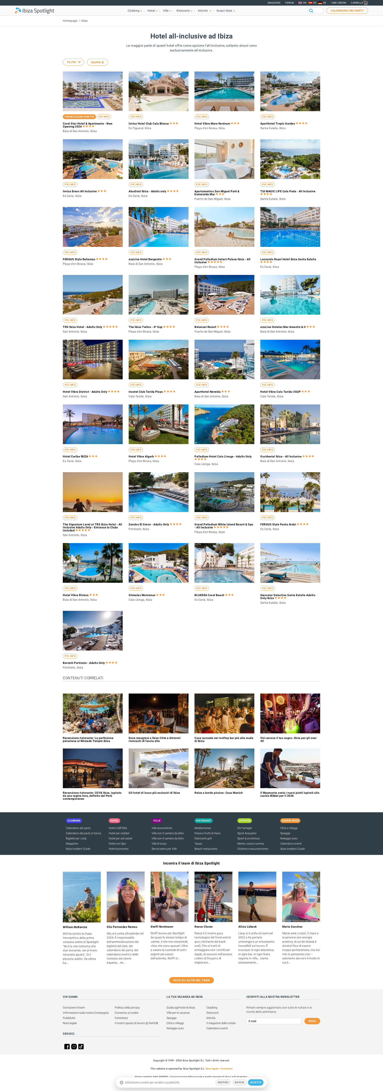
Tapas (198, 843)
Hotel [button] (151, 10)
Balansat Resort (205, 327)
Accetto (256, 1082)
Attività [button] (203, 10)
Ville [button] (166, 10)
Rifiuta (239, 1082)
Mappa (96, 62)
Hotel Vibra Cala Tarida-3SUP (280, 391)
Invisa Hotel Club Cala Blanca (149, 123)
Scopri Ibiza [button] (224, 10)
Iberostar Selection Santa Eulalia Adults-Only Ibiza (288, 597)
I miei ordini (338, 2)
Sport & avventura (248, 838)
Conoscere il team (74, 1007)
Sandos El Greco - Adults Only (149, 524)
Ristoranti (212, 1012)
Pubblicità (69, 1017)
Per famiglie (244, 828)
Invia (312, 1021)
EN (305, 2)
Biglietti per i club (76, 838)
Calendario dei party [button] (347, 10)
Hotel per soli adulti (120, 838)
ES (314, 2)
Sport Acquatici (246, 833)
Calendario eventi (291, 843)
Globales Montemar (142, 595)
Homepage (70, 20)
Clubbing (211, 1007)
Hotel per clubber (119, 833)
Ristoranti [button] (183, 10)
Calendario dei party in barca (83, 833)
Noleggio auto (289, 838)
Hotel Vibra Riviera (76, 595)
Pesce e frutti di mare (207, 833)
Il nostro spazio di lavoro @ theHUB (136, 1023)
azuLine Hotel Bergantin (145, 259)
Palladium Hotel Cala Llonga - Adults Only (223, 456)
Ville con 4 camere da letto (168, 838)
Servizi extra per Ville (164, 848)
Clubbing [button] (133, 10)
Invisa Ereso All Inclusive (80, 191)
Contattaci (121, 1017)
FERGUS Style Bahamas (79, 259)
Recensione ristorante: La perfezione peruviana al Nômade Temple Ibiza (88, 739)
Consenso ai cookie (126, 1012)
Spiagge (285, 833)
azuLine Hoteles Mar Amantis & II (283, 327)
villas (84, 20)
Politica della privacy (127, 1007)
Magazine (274, 2)
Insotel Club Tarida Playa (146, 391)
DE (324, 2)
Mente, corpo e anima (250, 843)
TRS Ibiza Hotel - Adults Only (82, 327)
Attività (210, 1017)
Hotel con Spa (117, 843)
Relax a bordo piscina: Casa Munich (218, 792)
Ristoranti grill (203, 838)
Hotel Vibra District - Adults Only (85, 391)
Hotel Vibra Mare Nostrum (212, 123)
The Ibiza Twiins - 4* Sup (146, 327)
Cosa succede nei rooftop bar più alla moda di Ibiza (223, 739)
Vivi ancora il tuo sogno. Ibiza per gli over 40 (288, 739)
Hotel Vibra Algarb (141, 456)
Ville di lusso (159, 843)
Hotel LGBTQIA (118, 828)
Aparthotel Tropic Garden (277, 123)
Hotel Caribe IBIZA (75, 456)
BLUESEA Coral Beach (209, 595)
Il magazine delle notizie (221, 1023)
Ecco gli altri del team (191, 980)
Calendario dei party (78, 828)
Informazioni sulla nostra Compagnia (86, 1012)
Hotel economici (118, 848)
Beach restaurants (205, 848)
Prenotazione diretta (79, 116)
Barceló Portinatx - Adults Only (84, 662)
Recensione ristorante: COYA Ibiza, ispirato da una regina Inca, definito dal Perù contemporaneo (92, 795)
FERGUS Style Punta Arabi (278, 524)
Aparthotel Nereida (207, 391)
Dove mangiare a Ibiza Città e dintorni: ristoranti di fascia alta (155, 739)
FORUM (289, 2)
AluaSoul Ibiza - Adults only (147, 191)
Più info (104, 116)
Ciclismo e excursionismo (252, 848)
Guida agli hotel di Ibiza (181, 1007)
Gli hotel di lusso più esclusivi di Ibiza (154, 792)
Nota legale (70, 1023)
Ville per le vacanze (178, 1012)
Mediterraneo (202, 828)
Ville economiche (162, 828)
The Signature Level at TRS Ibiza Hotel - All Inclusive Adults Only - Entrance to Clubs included (92, 527)
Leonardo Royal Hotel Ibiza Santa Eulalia (288, 259)
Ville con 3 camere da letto (168, 833)
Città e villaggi (288, 828)
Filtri (71, 62)
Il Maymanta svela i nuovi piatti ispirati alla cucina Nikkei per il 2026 (289, 794)
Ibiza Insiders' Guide (78, 848)
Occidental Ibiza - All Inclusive (281, 456)
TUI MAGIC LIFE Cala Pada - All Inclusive (287, 191)
